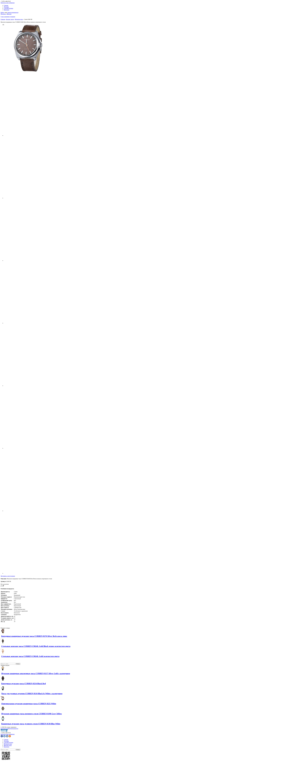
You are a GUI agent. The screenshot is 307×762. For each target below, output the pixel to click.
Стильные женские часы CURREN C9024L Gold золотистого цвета (30, 656)
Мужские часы (19, 19)
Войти (2, 12)
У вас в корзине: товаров (8, 16)
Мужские (3, 14)
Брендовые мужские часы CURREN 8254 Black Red (23, 683)
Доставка (6, 7)
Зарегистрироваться (12, 12)
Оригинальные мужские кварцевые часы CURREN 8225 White (28, 704)
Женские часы (8, 745)
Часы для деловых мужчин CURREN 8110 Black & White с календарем (31, 693)
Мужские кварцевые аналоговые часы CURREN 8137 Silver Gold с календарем (35, 673)
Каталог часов (10, 19)
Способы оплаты (8, 8)
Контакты (6, 9)
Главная (6, 5)
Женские (9, 14)
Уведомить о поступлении (8, 576)
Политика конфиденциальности (9, 728)
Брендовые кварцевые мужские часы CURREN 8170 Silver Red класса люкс (34, 636)
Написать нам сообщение (8, 2)
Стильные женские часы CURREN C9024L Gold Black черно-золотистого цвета (35, 646)
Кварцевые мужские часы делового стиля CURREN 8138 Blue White (30, 724)
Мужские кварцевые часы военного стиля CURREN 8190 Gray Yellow (31, 714)
